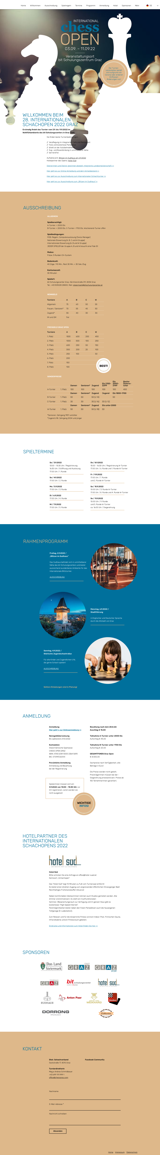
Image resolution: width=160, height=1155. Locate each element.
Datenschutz (132, 1152)
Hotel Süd (72, 160)
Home (110, 1152)
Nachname (53, 1091)
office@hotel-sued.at (88, 875)
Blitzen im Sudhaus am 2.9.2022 (72, 158)
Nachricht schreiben (58, 1114)
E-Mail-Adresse (55, 1104)
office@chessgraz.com (58, 1077)
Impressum (120, 1152)
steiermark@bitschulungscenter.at (87, 285)
